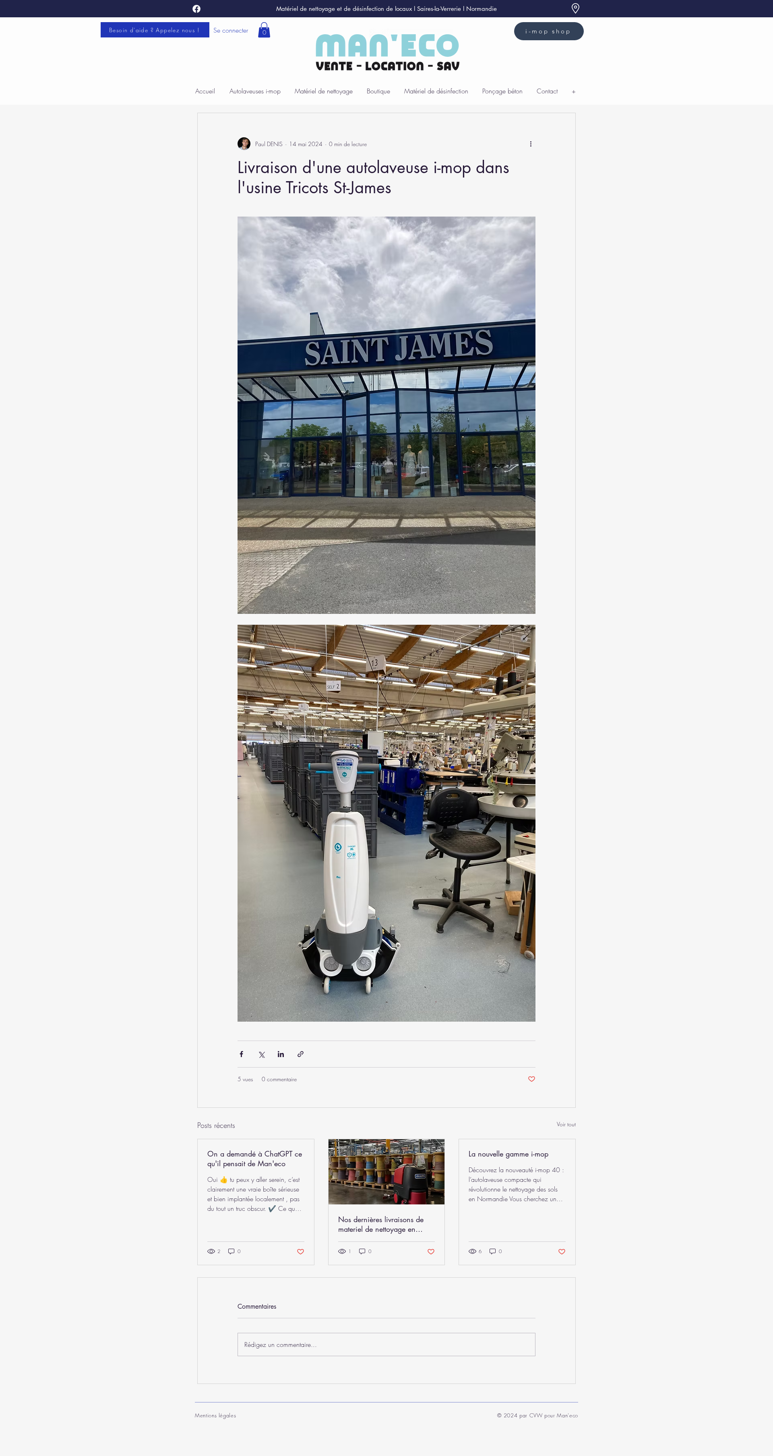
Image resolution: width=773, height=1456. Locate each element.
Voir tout (566, 1124)
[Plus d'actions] (530, 144)
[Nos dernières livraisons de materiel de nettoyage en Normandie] (387, 1171)
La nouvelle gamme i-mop (508, 1154)
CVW (536, 1415)
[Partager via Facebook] (241, 1054)
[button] (264, 29)
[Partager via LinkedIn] (281, 1054)
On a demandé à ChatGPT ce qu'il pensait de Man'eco (254, 1158)
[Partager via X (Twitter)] (261, 1054)
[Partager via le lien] (300, 1054)
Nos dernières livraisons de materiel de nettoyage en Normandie (381, 1224)
